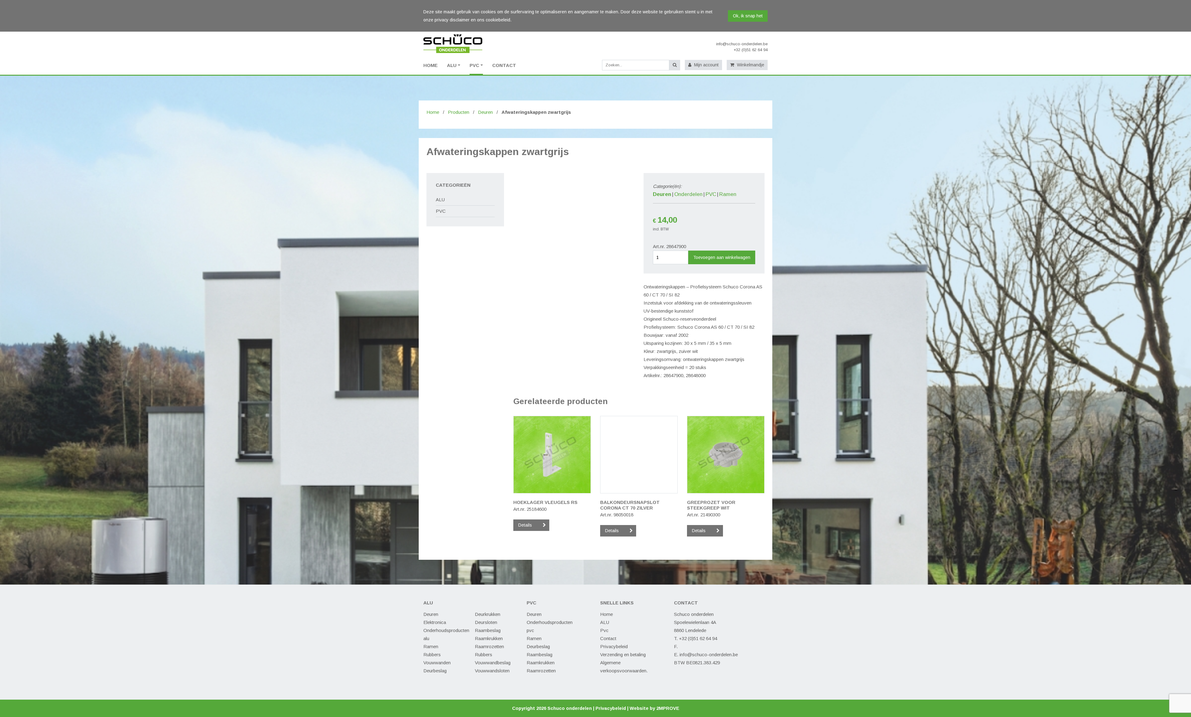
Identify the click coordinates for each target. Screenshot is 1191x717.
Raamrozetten (489, 646)
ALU (452, 65)
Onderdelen (688, 194)
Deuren (485, 112)
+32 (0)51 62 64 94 (751, 49)
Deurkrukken (487, 614)
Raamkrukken (489, 638)
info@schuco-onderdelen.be (742, 44)
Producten (458, 112)
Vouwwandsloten (492, 670)
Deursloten (486, 622)
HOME (430, 65)
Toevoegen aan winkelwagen (721, 257)
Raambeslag (488, 630)
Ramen (727, 194)
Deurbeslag (435, 670)
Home (432, 112)
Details (525, 525)
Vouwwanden (437, 662)
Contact (504, 65)
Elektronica (434, 622)
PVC (474, 65)
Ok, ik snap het (748, 15)
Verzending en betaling (623, 654)
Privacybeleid (614, 646)
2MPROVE (667, 708)
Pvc (604, 630)
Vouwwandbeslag (493, 662)
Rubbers (432, 654)
